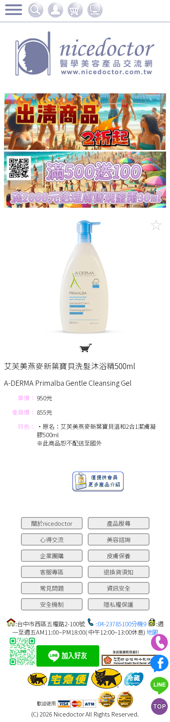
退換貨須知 (118, 572)
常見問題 (52, 588)
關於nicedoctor (51, 523)
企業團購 (52, 555)
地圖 (152, 632)
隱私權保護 (118, 604)
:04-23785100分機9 (121, 624)
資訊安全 (118, 588)
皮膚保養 (118, 555)
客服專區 (52, 572)
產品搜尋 (118, 523)
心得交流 (52, 539)
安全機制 (52, 604)
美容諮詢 (118, 539)
